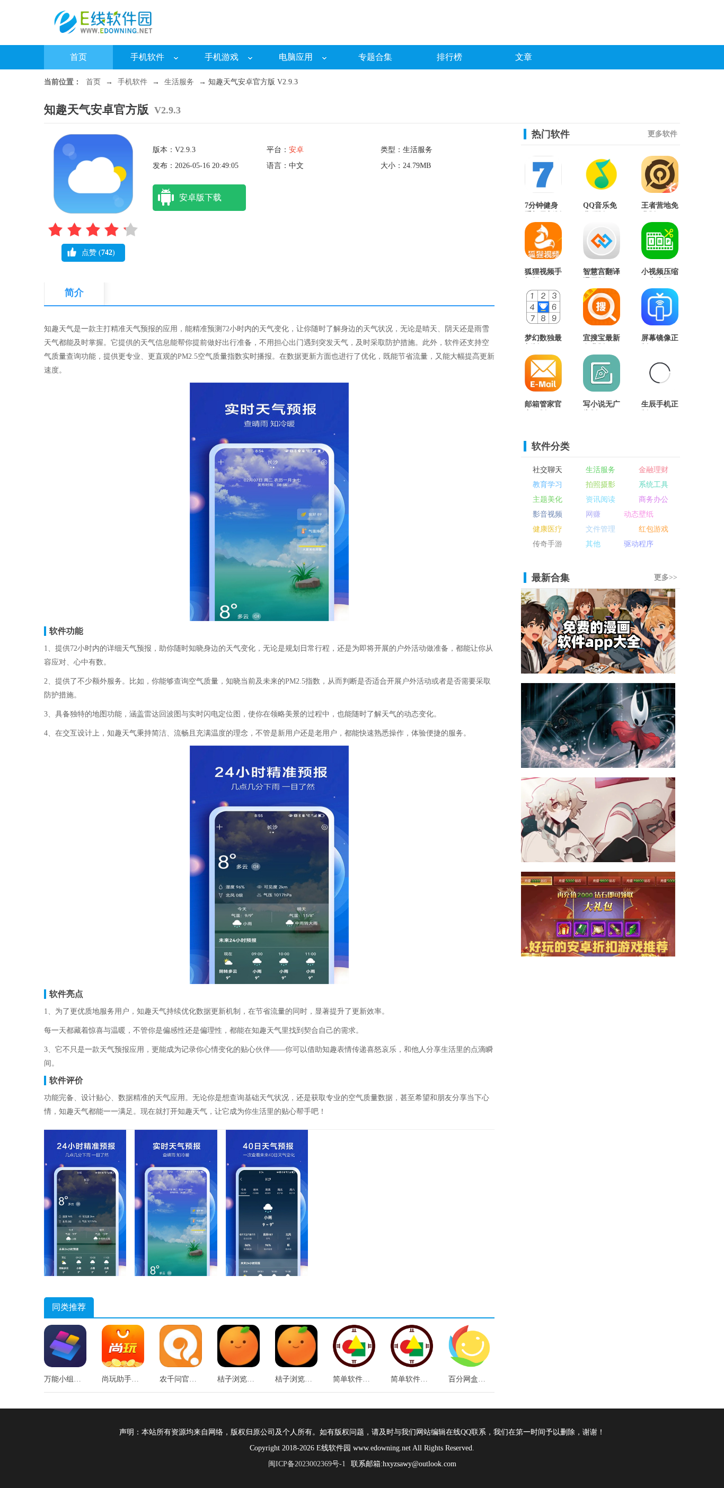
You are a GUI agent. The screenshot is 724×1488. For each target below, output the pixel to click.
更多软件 (662, 134)
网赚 (593, 514)
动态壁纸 (639, 514)
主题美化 (547, 499)
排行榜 (449, 56)
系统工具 (653, 485)
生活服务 (179, 82)
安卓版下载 (200, 197)
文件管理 (600, 529)
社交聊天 (547, 470)
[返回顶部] (705, 1333)
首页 (78, 56)
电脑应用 (296, 56)
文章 (523, 56)
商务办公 (653, 499)
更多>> (665, 577)
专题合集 (375, 56)
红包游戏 (653, 529)
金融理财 (653, 470)
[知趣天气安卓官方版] (85, 1274)
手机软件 (147, 56)
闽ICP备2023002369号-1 (307, 1464)
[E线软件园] (107, 37)
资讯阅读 (600, 499)
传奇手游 (547, 544)
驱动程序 (639, 544)
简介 (74, 292)
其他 (593, 544)
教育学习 (547, 485)
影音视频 (547, 514)
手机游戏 (222, 56)
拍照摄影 (600, 485)
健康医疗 (547, 529)
